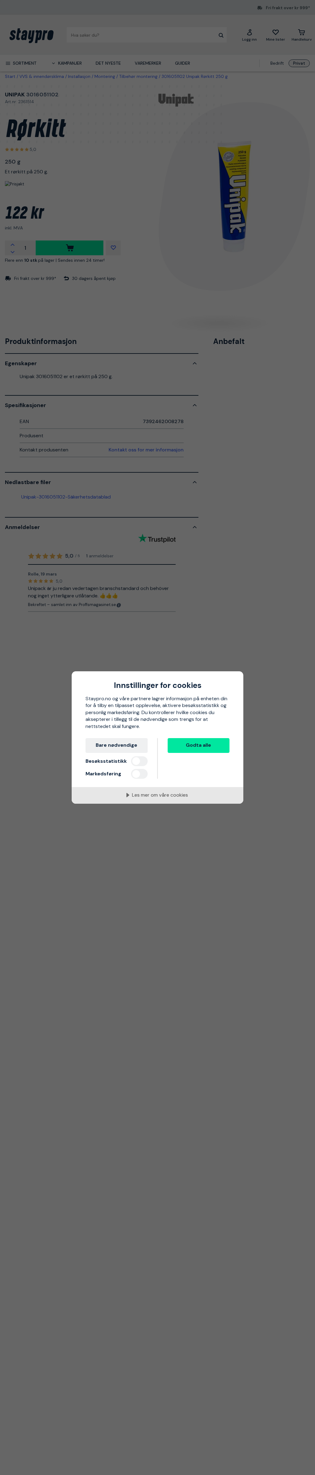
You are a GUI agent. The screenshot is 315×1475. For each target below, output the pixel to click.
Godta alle (198, 745)
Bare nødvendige (116, 745)
